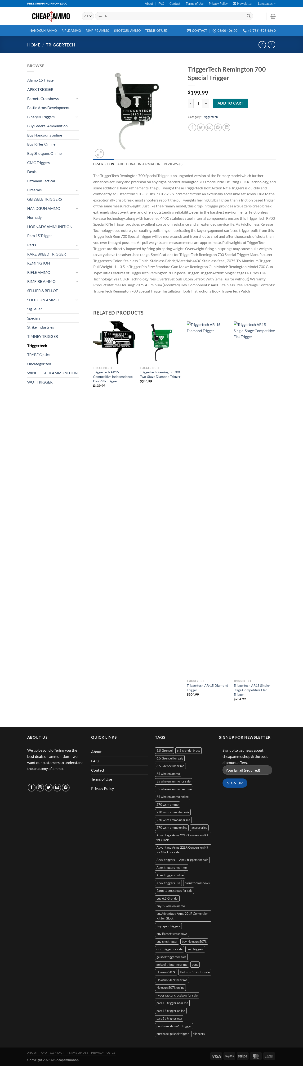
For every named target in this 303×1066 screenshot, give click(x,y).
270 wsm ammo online (171, 827)
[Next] (275, 515)
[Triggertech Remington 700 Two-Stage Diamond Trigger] (161, 342)
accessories (199, 827)
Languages (265, 3)
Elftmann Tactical (41, 180)
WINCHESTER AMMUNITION (52, 373)
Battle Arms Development (48, 107)
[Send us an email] (57, 787)
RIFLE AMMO (71, 30)
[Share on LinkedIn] (226, 127)
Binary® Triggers (41, 116)
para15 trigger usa (169, 1018)
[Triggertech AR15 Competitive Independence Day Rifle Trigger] (114, 342)
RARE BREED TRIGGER (46, 254)
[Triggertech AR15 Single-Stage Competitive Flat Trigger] (255, 499)
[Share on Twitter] (201, 127)
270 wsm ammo (167, 804)
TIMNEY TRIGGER (42, 336)
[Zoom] (99, 153)
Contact (174, 3)
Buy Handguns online (44, 135)
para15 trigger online (170, 1011)
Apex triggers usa (168, 883)
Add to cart (231, 103)
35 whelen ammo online (172, 797)
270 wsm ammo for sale (172, 812)
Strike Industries (40, 327)
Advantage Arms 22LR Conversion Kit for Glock (182, 837)
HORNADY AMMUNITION (49, 226)
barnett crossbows (197, 883)
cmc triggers (195, 949)
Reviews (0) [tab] (173, 164)
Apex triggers (165, 860)
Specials (33, 318)
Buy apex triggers (168, 926)
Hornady (34, 217)
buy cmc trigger (167, 941)
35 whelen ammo (168, 774)
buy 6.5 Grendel (167, 898)
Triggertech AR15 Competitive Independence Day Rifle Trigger (113, 376)
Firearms (34, 190)
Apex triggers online (170, 875)
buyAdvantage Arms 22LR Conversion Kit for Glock (182, 916)
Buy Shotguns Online (44, 153)
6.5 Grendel (164, 750)
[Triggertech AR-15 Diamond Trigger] (208, 499)
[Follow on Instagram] (40, 787)
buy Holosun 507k (194, 941)
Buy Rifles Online (41, 144)
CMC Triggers (38, 162)
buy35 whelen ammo (170, 906)
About (149, 3)
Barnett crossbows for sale (174, 890)
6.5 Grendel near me (170, 766)
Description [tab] (103, 164)
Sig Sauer (34, 309)
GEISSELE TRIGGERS (44, 199)
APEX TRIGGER (40, 89)
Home (33, 44)
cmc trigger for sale (169, 949)
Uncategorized (39, 363)
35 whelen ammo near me (174, 789)
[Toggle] (77, 98)
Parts (31, 244)
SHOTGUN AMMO (127, 30)
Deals (31, 171)
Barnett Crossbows (43, 98)
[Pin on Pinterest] (218, 127)
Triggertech (60, 44)
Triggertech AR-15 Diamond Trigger (207, 687)
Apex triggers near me (171, 867)
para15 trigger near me (172, 1003)
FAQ (161, 3)
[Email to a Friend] (209, 127)
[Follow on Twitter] (49, 787)
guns (195, 964)
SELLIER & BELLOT (42, 290)
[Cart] (273, 16)
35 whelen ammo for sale (173, 781)
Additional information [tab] (138, 164)
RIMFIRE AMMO (98, 30)
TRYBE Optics (38, 354)
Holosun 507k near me (171, 980)
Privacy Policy (218, 3)
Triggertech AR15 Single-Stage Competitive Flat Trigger (252, 689)
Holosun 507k (166, 972)
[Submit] (249, 16)
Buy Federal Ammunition (47, 126)
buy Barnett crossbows (171, 934)
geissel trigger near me (171, 964)
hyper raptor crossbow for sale (177, 995)
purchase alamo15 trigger (174, 1026)
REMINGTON (38, 263)
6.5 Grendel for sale (169, 758)
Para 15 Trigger (39, 235)
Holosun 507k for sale (195, 972)
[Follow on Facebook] (32, 787)
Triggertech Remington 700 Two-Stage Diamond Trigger (160, 374)
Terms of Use (195, 3)
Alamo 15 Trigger (41, 80)
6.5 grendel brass (188, 750)
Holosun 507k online (170, 987)
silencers (199, 1034)
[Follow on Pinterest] (66, 787)
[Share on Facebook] (192, 127)
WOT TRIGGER (40, 382)
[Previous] (93, 515)
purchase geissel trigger (172, 1034)
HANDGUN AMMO (43, 30)
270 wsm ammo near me (173, 820)
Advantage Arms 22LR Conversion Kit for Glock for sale (182, 850)
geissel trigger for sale (171, 957)
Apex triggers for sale (193, 860)
